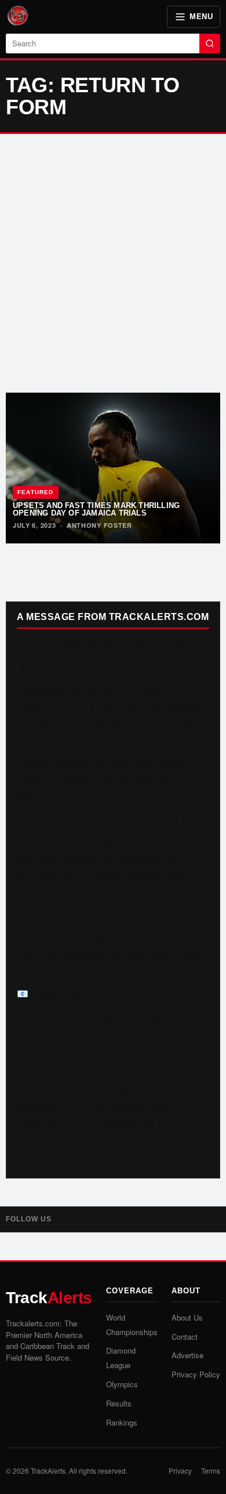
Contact (185, 1336)
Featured (35, 492)
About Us (187, 1317)
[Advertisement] (113, 263)
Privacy (180, 1470)
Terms (210, 1470)
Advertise (187, 1355)
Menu (201, 16)
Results (119, 1403)
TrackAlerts (48, 1470)
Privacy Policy (196, 1374)
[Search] (209, 43)
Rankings (121, 1422)
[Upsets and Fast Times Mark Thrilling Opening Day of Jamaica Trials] (113, 468)
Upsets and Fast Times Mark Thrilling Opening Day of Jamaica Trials (96, 509)
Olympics (122, 1384)
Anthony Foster (99, 525)
